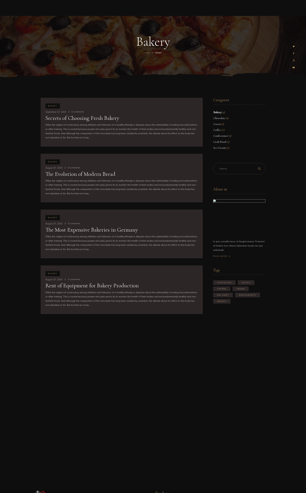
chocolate (224, 283)
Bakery (52, 106)
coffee (221, 289)
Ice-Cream (219, 147)
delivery (223, 295)
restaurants (247, 295)
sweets (221, 301)
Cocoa (217, 124)
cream (241, 289)
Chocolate (219, 118)
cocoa (246, 283)
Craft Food (219, 142)
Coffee (217, 130)
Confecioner (220, 136)
